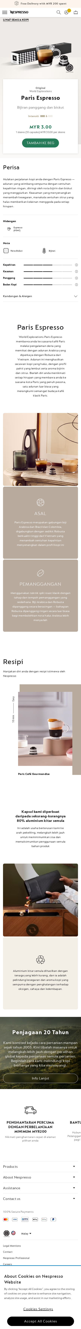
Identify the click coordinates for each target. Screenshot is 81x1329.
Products (10, 1166)
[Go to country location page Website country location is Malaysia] (13, 1233)
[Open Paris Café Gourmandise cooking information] (40, 737)
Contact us (12, 1199)
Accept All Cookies (40, 1321)
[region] (40, 1297)
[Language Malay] (26, 1234)
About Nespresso (17, 1177)
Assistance (11, 1188)
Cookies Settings (38, 1309)
